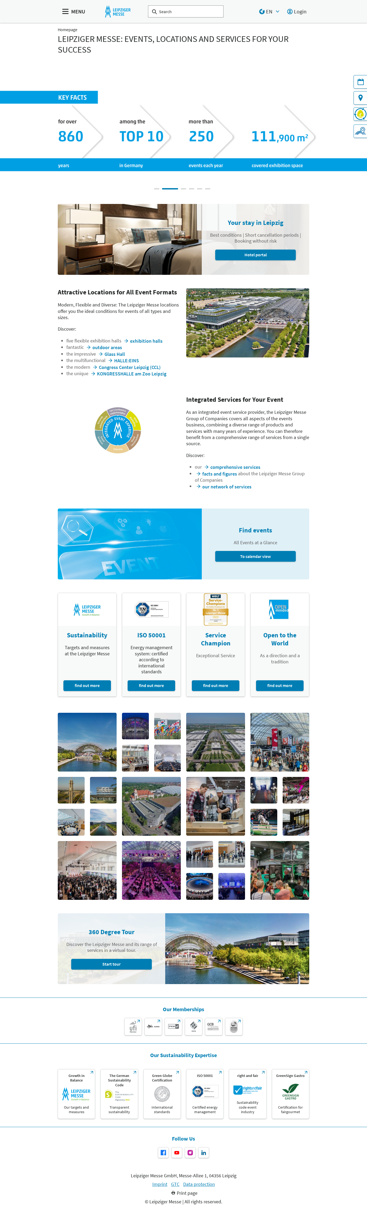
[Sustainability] (360, 114)
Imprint (159, 1184)
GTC (175, 1184)
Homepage (67, 29)
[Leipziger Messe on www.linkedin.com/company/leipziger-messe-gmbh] (203, 1152)
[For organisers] (360, 131)
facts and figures (219, 474)
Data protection (199, 1184)
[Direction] (360, 98)
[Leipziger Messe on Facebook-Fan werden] (163, 1152)
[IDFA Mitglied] (193, 1026)
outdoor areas (107, 347)
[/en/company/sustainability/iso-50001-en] (204, 1094)
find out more (87, 685)
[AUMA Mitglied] (153, 1026)
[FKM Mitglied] (173, 1026)
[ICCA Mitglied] (234, 1026)
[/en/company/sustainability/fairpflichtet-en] (247, 1094)
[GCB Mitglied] (213, 1026)
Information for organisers (267, 146)
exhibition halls (146, 341)
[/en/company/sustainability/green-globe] (162, 1094)
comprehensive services (235, 467)
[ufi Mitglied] (133, 1026)
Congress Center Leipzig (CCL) (130, 367)
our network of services (226, 487)
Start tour (111, 964)
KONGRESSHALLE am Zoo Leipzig (131, 374)
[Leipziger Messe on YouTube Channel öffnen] (176, 1152)
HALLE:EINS (126, 360)
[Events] (360, 82)
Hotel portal (255, 254)
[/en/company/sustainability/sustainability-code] (119, 1094)
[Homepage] (117, 11)
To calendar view (255, 556)
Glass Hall (115, 354)
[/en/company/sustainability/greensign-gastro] (290, 1094)
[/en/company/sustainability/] (76, 1094)
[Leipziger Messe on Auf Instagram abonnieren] (190, 1152)
